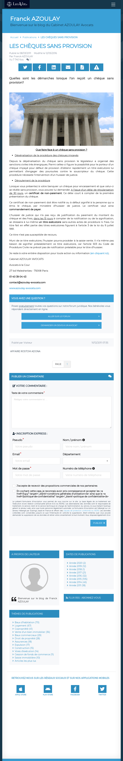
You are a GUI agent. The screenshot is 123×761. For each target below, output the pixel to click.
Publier (97, 523)
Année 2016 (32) (78, 575)
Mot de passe (21, 468)
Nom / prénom (72, 440)
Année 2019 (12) (77, 566)
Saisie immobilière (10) (27, 657)
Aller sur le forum (59, 316)
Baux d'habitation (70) (27, 622)
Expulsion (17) (22, 644)
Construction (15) (24, 648)
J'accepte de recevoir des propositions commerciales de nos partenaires (57, 485)
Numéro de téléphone (77, 468)
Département (72, 454)
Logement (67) (23, 625)
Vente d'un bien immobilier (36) (32, 632)
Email (16, 454)
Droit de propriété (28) (27, 638)
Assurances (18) (23, 641)
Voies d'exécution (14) (27, 651)
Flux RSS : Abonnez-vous (85, 597)
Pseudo (17, 440)
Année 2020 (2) (77, 563)
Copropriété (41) (24, 628)
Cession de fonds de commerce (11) (34, 654)
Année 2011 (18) (77, 585)
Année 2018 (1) (77, 569)
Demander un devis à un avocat (59, 325)
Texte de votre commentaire (27, 393)
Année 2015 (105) (78, 579)
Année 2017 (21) (77, 572)
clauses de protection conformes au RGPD (81, 511)
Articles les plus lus (25, 660)
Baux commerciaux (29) (28, 635)
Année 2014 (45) (78, 582)
